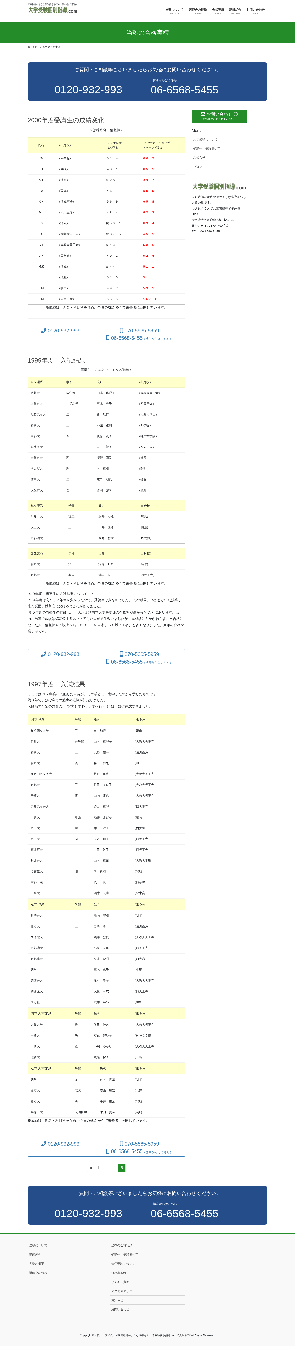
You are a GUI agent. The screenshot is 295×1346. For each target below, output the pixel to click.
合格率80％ (119, 1273)
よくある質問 (120, 1282)
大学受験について (205, 139)
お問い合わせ (120, 1309)
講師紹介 (35, 1254)
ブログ (197, 166)
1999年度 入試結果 (56, 360)
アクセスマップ (121, 1291)
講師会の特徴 (38, 1273)
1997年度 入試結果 (56, 684)
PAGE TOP (284, 1302)
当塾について (38, 1245)
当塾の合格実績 (121, 1245)
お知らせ (199, 157)
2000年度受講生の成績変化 (66, 120)
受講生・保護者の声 (206, 148)
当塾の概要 (36, 1263)
